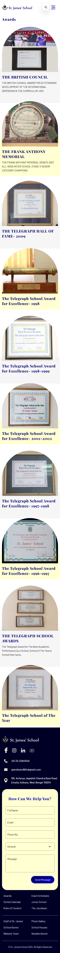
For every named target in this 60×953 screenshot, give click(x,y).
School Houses (39, 927)
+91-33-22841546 (20, 760)
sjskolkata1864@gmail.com (26, 769)
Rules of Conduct (13, 908)
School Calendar (12, 901)
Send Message (42, 879)
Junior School (39, 901)
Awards (8, 895)
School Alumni (11, 927)
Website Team (11, 933)
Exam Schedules (40, 895)
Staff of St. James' (13, 921)
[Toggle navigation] (53, 7)
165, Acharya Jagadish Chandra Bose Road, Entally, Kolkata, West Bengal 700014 (34, 780)
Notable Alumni (40, 933)
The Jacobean (39, 908)
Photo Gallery (39, 921)
